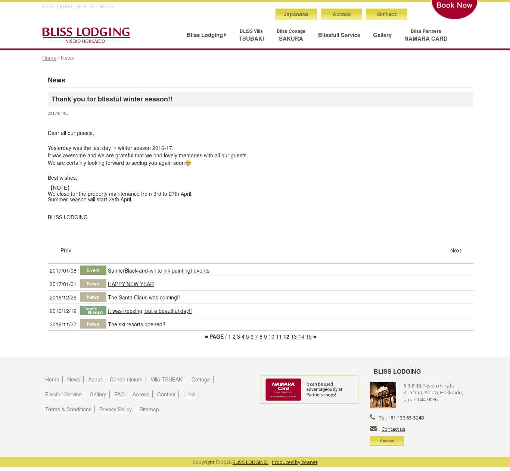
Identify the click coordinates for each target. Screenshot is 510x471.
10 (271, 336)
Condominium (126, 379)
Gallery (382, 35)
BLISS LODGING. (250, 462)
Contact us (393, 429)
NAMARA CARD (426, 35)
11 (279, 336)
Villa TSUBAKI (167, 379)
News (73, 379)
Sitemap (149, 409)
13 (294, 336)
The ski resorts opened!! (136, 324)
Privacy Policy (115, 409)
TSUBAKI (251, 35)
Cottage (201, 379)
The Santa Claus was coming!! (144, 297)
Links (189, 394)
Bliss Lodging (205, 35)
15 (309, 336)
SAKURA (291, 35)
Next (455, 250)
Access (141, 394)
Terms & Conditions (68, 409)
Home (49, 58)
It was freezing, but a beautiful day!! (150, 310)
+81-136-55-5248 (406, 417)
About (95, 379)
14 (301, 336)
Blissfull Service (339, 35)
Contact (166, 394)
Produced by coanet (294, 462)
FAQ (119, 394)
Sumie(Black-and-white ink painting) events (158, 270)
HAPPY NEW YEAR (131, 284)
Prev (65, 250)
